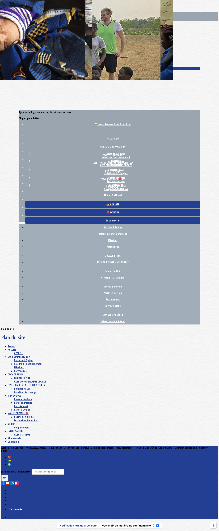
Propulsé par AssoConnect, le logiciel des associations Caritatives (43, 517)
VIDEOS (11, 424)
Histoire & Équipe (113, 227)
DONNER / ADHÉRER (113, 315)
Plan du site (14, 490)
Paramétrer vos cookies (20, 504)
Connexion (13, 441)
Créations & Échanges (116, 173)
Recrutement (113, 299)
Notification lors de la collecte (78, 525)
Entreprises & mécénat (116, 189)
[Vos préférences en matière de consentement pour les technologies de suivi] (213, 525)
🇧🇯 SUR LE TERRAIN (18, 461)
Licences (12, 493)
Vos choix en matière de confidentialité (126, 525)
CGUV (10, 500)
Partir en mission (116, 181)
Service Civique (113, 306)
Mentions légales (17, 497)
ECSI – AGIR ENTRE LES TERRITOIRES (26, 385)
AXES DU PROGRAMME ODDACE (116, 165)
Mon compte (14, 438)
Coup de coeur (21, 427)
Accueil (11, 346)
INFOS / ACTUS (15, 431)
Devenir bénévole (113, 286)
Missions (113, 240)
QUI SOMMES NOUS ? (19, 357)
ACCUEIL (12, 349)
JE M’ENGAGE (14, 395)
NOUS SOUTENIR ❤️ (18, 413)
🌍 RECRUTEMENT (17, 464)
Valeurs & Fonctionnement (116, 157)
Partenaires (112, 246)
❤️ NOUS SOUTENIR (18, 457)
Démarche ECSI (113, 271)
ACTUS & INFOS (22, 434)
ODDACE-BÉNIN (113, 255)
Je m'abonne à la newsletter (16, 471)
